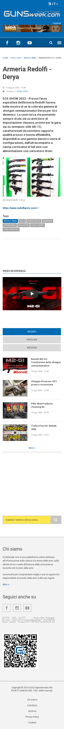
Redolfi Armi (10, 221)
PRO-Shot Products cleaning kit (42, 405)
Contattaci (32, 705)
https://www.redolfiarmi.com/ (21, 208)
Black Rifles (33, 221)
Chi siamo (32, 700)
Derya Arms (10, 225)
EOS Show (23, 225)
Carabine (47, 221)
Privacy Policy (32, 717)
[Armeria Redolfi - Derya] (32, 177)
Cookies (32, 723)
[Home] (32, 13)
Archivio (32, 347)
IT (53, 4)
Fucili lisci (22, 91)
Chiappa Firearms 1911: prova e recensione (44, 383)
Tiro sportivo (11, 229)
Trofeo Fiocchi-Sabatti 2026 (44, 427)
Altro (31, 448)
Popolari (32, 339)
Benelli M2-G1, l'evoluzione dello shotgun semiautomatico (46, 362)
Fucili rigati (37, 225)
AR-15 (22, 221)
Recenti (39, 331)
